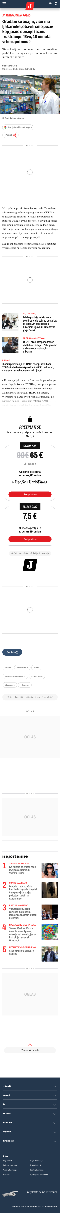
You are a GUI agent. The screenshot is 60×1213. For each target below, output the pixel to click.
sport (6, 1095)
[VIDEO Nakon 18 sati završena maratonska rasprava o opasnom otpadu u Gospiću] (50, 912)
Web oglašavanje (10, 1170)
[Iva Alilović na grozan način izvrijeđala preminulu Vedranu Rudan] (50, 870)
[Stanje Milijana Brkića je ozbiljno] (50, 954)
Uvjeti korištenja (36, 1160)
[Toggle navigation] (4, 4)
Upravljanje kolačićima (39, 1174)
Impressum (7, 1160)
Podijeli (9, 135)
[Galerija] (30, 94)
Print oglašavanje (37, 1170)
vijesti (7, 1086)
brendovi (8, 1141)
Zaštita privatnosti (10, 1165)
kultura (7, 1123)
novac (7, 1113)
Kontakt (6, 1174)
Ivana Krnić (12, 66)
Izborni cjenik (35, 1165)
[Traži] (56, 4)
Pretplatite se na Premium (41, 1192)
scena (7, 1132)
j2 (4, 1104)
